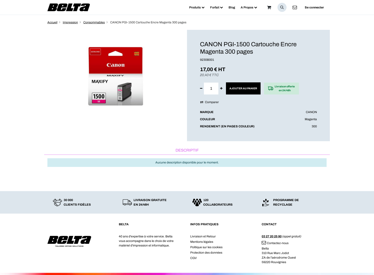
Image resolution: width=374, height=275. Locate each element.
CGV (193, 258)
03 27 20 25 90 (272, 236)
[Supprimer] (201, 88)
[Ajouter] (221, 88)
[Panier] (269, 7)
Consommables (94, 22)
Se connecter (314, 7)
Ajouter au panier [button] (243, 88)
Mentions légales (201, 241)
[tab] (187, 150)
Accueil (52, 22)
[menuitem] (196, 7)
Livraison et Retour (203, 236)
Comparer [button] (212, 102)
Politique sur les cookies (206, 247)
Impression (70, 22)
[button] (282, 7)
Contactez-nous (278, 243)
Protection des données (206, 252)
